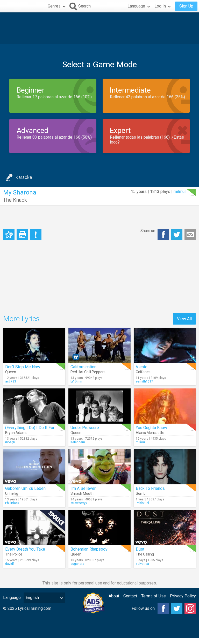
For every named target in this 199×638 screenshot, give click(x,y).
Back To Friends (150, 488)
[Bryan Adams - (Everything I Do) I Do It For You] (34, 406)
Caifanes (143, 372)
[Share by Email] (190, 234)
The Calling (145, 554)
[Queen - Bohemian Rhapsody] (99, 527)
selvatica (142, 564)
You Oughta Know (151, 427)
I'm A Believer (83, 488)
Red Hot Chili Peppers (87, 372)
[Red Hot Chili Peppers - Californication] (99, 345)
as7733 (10, 381)
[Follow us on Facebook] (163, 608)
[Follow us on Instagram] (190, 608)
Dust (140, 549)
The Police (13, 554)
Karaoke (24, 177)
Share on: (148, 230)
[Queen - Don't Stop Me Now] (34, 345)
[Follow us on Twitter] (176, 608)
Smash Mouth (82, 493)
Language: (12, 597)
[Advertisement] (99, 28)
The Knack (15, 200)
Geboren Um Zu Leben (25, 488)
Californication (83, 366)
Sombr (141, 493)
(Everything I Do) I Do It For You (33, 427)
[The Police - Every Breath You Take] (34, 527)
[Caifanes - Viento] (165, 345)
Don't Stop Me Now (22, 366)
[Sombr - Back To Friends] (165, 466)
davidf (9, 564)
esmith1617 (144, 381)
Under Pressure (84, 427)
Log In (160, 6)
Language (136, 6)
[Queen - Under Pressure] (99, 406)
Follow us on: (143, 608)
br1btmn (76, 381)
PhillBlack (12, 503)
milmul (180, 191)
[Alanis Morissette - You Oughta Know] (165, 406)
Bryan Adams (16, 433)
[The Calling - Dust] (165, 527)
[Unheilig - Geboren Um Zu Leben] (34, 466)
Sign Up (186, 6)
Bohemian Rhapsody (89, 549)
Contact (130, 596)
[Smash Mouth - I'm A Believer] (99, 466)
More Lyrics (21, 318)
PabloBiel (142, 503)
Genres (54, 6)
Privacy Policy (183, 596)
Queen (10, 372)
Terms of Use (153, 596)
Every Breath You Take (25, 549)
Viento (141, 366)
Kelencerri (77, 442)
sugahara (77, 564)
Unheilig (11, 493)
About (114, 596)
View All (184, 318)
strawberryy (78, 503)
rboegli (10, 442)
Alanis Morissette (150, 433)
